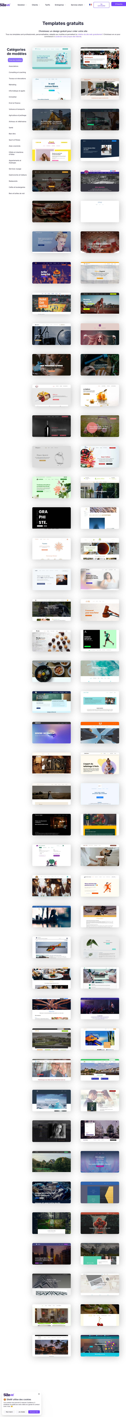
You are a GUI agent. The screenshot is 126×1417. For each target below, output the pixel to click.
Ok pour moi (34, 1412)
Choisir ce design (51, 56)
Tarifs (47, 5)
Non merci (9, 1412)
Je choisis (22, 1412)
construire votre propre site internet (68, 36)
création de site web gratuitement (89, 34)
